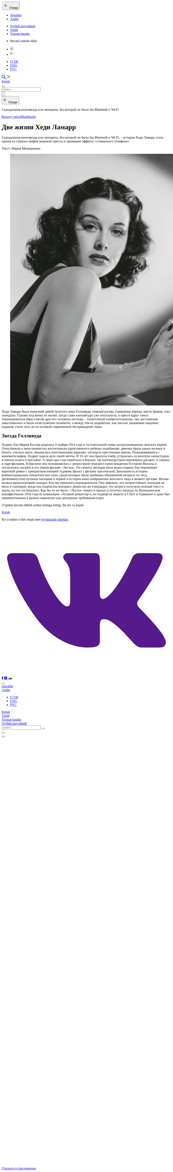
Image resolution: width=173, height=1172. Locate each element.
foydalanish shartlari (55, 519)
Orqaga (13, 7)
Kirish (6, 81)
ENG (13, 65)
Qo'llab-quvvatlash (22, 26)
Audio (14, 19)
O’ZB (14, 61)
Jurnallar (16, 15)
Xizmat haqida (20, 33)
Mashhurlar (28, 117)
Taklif (14, 30)
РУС (13, 69)
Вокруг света (11, 117)
